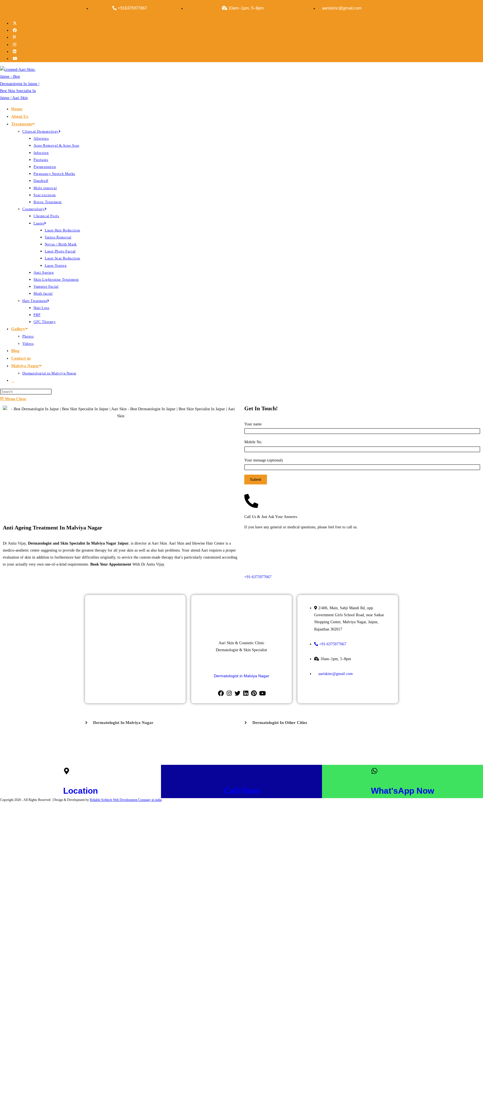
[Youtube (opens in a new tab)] (15, 59)
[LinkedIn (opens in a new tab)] (15, 52)
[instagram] (229, 693)
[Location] (66, 771)
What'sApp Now (402, 790)
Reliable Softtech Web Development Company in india (126, 800)
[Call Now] (227, 771)
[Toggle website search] (13, 380)
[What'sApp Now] (374, 771)
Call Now (241, 790)
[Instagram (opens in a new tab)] (15, 45)
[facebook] (221, 693)
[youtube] (262, 693)
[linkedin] (246, 693)
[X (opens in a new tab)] (15, 23)
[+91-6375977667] (258, 554)
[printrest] (254, 693)
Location (80, 790)
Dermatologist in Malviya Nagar (241, 676)
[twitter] (237, 693)
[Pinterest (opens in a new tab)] (15, 37)
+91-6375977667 (257, 577)
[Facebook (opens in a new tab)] (15, 30)
